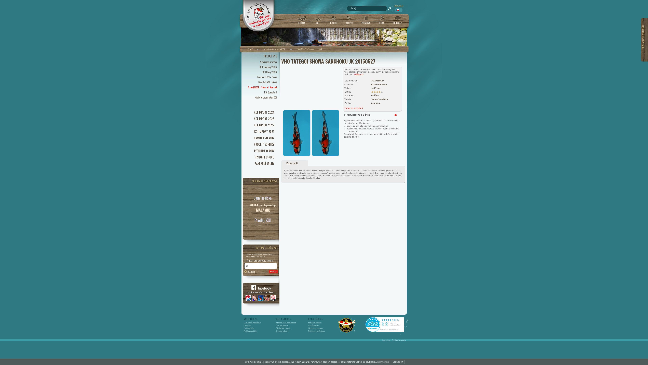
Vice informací (382, 362)
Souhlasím (398, 362)
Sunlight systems (399, 340)
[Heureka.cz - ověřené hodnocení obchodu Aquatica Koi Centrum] (387, 331)
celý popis (358, 74)
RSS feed (251, 271)
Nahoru (413, 347)
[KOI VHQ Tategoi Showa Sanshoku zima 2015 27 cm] (296, 155)
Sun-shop (386, 340)
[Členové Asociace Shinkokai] (347, 325)
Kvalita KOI (328, 175)
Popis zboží (292, 163)
